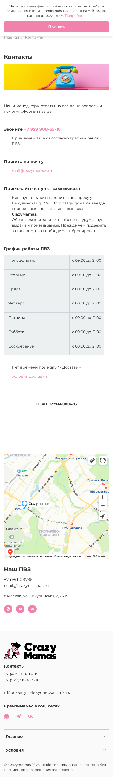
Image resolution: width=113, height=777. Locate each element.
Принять (56, 26)
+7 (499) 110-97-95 (21, 673)
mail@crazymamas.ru (32, 170)
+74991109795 (18, 579)
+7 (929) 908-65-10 (22, 680)
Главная (11, 37)
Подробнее (75, 15)
